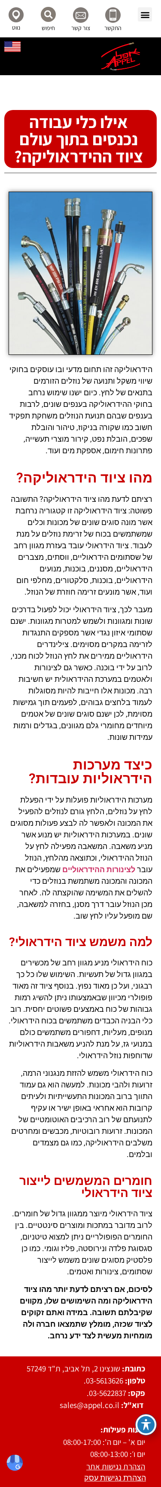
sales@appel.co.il (89, 1405)
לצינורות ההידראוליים (98, 869)
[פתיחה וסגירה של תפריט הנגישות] (146, 1424)
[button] (145, 14)
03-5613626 (104, 1380)
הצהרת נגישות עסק (115, 1477)
